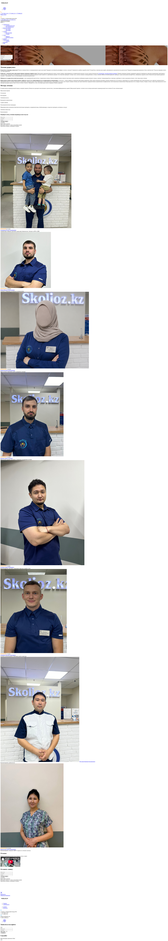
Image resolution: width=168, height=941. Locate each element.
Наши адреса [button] (3, 14)
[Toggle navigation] (4, 22)
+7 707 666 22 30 (4, 13)
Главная (5, 903)
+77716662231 (19, 13)
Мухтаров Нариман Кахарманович (87, 761)
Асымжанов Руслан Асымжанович (8, 230)
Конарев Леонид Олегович (7, 458)
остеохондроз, (101, 73)
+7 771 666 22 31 (12, 13)
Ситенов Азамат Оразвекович (7, 567)
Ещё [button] (4, 43)
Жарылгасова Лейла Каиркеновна (8, 849)
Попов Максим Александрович (8, 290)
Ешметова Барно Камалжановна (8, 370)
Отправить (3, 932)
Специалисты (6, 904)
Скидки (5, 906)
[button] (6, 24)
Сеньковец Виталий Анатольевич (8, 655)
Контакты (5, 907)
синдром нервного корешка (111, 73)
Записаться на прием (5, 21)
